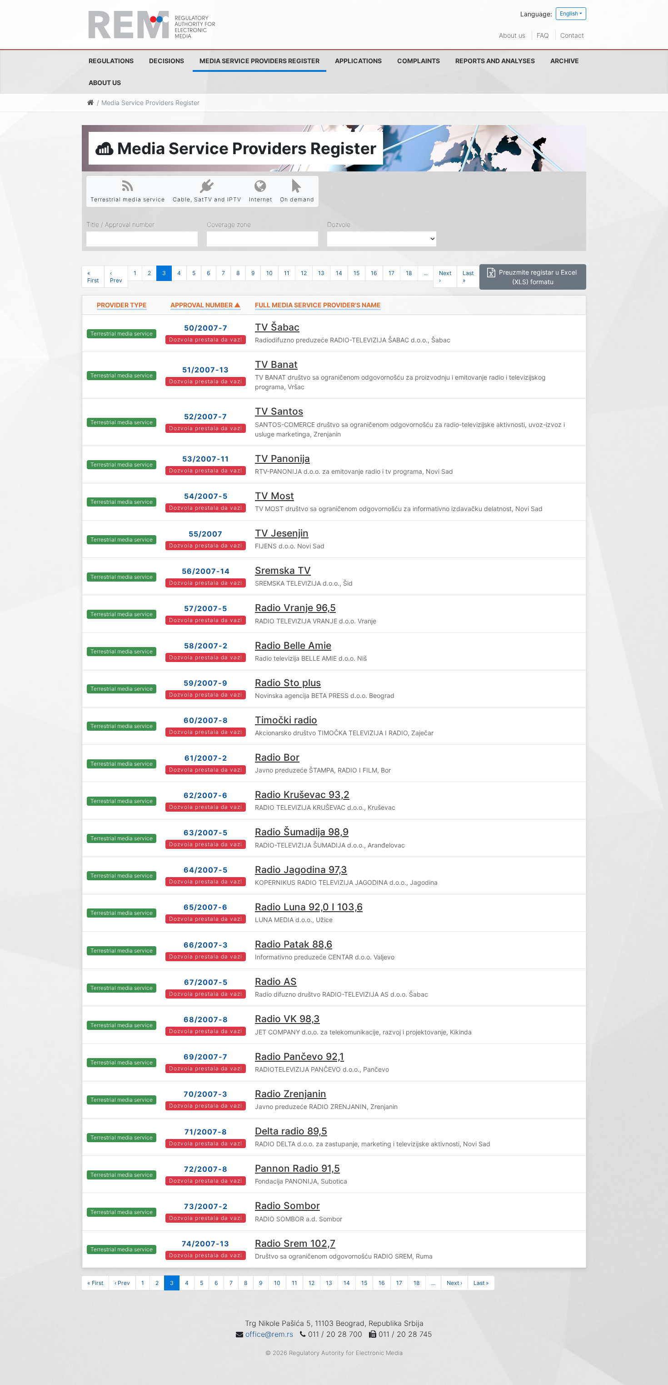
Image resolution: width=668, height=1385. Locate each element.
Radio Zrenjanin (290, 1093)
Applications (358, 61)
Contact (572, 35)
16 (374, 273)
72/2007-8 (206, 1169)
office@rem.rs (269, 1334)
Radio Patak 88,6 (293, 944)
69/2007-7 (206, 1056)
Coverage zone (229, 224)
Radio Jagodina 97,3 (301, 869)
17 (391, 273)
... (426, 273)
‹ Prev (116, 276)
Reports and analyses (495, 61)
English (569, 13)
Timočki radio (286, 720)
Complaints (418, 61)
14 (339, 273)
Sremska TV (283, 570)
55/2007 (206, 533)
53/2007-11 (205, 458)
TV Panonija (282, 458)
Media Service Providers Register (259, 61)
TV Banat (276, 364)
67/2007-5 (206, 982)
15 (356, 273)
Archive (564, 61)
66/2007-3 (206, 944)
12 (304, 273)
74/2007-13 (205, 1243)
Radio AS (276, 981)
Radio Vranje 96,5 (295, 607)
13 (321, 273)
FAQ (543, 35)
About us (512, 35)
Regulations (111, 61)
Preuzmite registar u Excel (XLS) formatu (537, 277)
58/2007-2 (206, 645)
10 (269, 273)
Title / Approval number (120, 224)
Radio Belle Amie (293, 645)
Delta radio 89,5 (291, 1131)
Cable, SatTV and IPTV (207, 199)
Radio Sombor (287, 1205)
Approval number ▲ (205, 305)
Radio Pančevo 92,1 (299, 1056)
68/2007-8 (206, 1019)
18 (409, 273)
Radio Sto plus (288, 682)
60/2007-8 (206, 720)
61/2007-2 (205, 758)
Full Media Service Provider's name (318, 305)
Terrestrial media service (127, 199)
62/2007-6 (206, 795)
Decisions (166, 61)
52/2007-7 (205, 416)
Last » (468, 276)
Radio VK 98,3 (287, 1018)
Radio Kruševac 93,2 (302, 794)
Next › (445, 276)
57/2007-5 (205, 608)
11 (286, 273)
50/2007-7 (206, 327)
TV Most (274, 496)
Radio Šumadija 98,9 (302, 832)
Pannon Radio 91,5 (297, 1168)
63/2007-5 (206, 832)
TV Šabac (277, 327)
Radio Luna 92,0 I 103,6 (309, 907)
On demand (297, 199)
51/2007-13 (205, 369)
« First (93, 276)
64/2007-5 (206, 869)
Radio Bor (277, 757)
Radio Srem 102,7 (295, 1243)
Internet (260, 199)
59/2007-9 (206, 682)
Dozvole (338, 224)
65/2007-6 (206, 907)
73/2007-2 (206, 1206)
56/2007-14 (206, 571)
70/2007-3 (206, 1094)
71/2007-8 (205, 1131)
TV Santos (279, 411)
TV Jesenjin (282, 533)
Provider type (122, 305)
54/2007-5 (206, 496)
